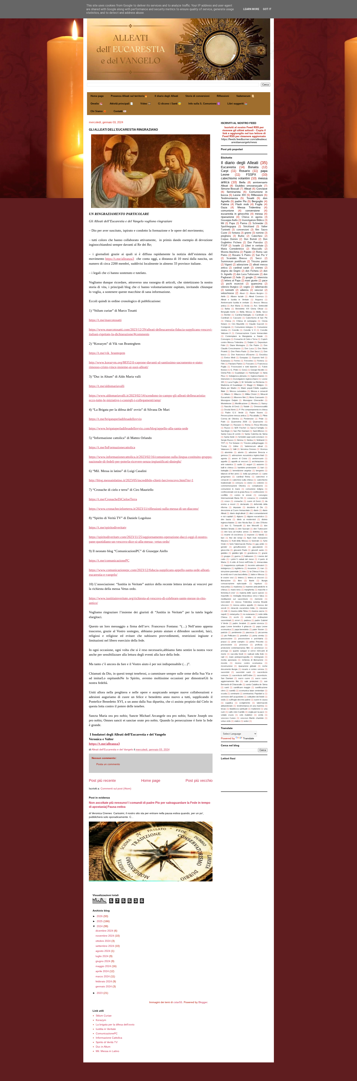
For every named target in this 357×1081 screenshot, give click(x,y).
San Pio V (261, 255)
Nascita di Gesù (231, 406)
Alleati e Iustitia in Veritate (235, 299)
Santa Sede (229, 437)
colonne (260, 483)
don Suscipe (244, 529)
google (249, 277)
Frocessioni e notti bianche (244, 367)
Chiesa (228, 321)
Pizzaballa (254, 415)
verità (260, 715)
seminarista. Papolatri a (253, 693)
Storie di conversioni (197, 96)
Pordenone (249, 419)
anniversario (257, 458)
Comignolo (225, 327)
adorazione (242, 264)
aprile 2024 (103, 971)
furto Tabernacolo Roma (241, 544)
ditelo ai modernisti (246, 519)
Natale (246, 406)
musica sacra (258, 611)
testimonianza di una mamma (250, 706)
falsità (261, 535)
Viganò (228, 264)
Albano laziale (237, 296)
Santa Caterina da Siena (256, 434)
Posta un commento (108, 764)
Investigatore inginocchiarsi (245, 379)
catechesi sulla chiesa (242, 480)
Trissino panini (259, 261)
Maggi (249, 385)
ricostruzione (227, 666)
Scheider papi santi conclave (251, 437)
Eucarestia (228, 167)
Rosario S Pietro (241, 255)
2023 (100, 992)
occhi (236, 617)
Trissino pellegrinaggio (254, 443)
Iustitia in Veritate (106, 1028)
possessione (226, 638)
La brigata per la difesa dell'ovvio (115, 1024)
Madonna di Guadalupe (231, 385)
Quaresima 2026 (239, 422)
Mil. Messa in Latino (107, 1051)
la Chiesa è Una (257, 571)
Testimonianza (229, 198)
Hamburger (254, 373)
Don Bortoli (250, 239)
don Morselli (253, 525)
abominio (229, 452)
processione (226, 645)
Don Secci (255, 351)
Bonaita (253, 167)
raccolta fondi (237, 654)
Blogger (202, 1002)
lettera (241, 577)
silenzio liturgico (230, 287)
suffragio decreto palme (239, 700)
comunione (227, 210)
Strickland (248, 226)
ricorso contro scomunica (248, 663)
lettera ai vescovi (256, 577)
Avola (246, 306)
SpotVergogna (228, 226)
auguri (249, 464)
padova (247, 620)
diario (256, 510)
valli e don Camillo (237, 712)
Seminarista (234, 191)
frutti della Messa (240, 541)
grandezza (252, 553)
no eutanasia (249, 614)
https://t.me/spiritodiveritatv (107, 527)
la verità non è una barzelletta (234, 574)
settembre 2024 (105, 945)
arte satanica (227, 464)
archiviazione (258, 461)
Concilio (235, 330)
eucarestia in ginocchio (235, 213)
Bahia (227, 309)
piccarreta (262, 632)
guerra (237, 556)
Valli (234, 449)
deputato (237, 507)
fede (238, 277)
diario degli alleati (237, 513)
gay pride (259, 544)
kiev (244, 571)
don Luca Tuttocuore (248, 274)
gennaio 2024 (104, 986)
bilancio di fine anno (230, 474)
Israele (236, 245)
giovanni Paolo (240, 550)
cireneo (259, 267)
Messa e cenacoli (259, 391)
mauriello (225, 596)
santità (232, 690)
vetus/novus (227, 293)
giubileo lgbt (237, 553)
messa (259, 213)
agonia (224, 458)
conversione (252, 210)
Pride (261, 419)
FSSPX (251, 174)
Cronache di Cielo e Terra (245, 339)
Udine (235, 446)
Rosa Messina (260, 425)
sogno (246, 287)
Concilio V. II (249, 330)
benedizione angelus (242, 470)
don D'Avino (261, 522)
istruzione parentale (230, 571)
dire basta (226, 519)
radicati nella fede (255, 654)
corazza (251, 498)
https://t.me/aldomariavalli (106, 386)
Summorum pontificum (233, 261)
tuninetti (229, 290)
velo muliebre (245, 715)
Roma (247, 425)
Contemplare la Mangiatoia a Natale (244, 336)
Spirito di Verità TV (107, 1042)
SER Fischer (240, 428)
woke (246, 721)
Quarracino (258, 422)
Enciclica (263, 354)
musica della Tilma (239, 611)
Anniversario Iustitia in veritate (235, 302)
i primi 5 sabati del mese (242, 559)
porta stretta (258, 635)
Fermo (237, 361)
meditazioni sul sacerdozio (234, 599)
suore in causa (260, 700)
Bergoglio (257, 201)
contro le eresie (243, 495)
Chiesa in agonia (252, 217)
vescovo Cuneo (228, 718)
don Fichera (251, 271)
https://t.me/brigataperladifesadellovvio (115, 419)
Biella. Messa (246, 312)
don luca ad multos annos (236, 532)
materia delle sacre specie (251, 593)
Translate (248, 738)
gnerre (248, 233)
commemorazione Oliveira (233, 486)
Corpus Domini (229, 239)
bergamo (260, 470)
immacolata (262, 562)
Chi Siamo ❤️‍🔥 (98, 111)
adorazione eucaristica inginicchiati (248, 455)
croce (227, 501)
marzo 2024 (103, 976)
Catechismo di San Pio (256, 318)
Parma (243, 223)
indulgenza (226, 568)
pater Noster (258, 629)
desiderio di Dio (255, 507)
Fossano (250, 364)
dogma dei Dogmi (230, 271)
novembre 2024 (105, 935)
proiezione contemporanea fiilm (235, 648)
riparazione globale (247, 666)
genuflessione (240, 547)
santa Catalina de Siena (256, 684)
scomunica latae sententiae (251, 690)
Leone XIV (239, 194)
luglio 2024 (102, 956)
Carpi (224, 171)
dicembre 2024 (105, 930)
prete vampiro (238, 642)
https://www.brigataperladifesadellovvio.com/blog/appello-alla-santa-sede (138, 428)
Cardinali (225, 318)
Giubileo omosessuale (248, 185)
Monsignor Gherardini (253, 400)
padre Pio (240, 201)
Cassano (237, 318)
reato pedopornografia (239, 657)
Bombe (227, 315)
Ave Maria (235, 306)
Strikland (260, 440)
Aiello (223, 296)
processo (243, 645)
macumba (225, 587)
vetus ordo (226, 721)
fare (222, 538)
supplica (229, 703)
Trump (224, 446)
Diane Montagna (237, 345)
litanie (251, 580)
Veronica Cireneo (248, 449)
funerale (255, 541)
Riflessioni (223, 96)
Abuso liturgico (257, 293)
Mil (222, 223)
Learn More (251, 9)
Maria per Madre (229, 388)
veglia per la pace (256, 712)
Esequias (244, 357)
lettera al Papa (232, 280)
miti (225, 611)
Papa (232, 223)
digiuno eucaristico (255, 516)
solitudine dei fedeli (255, 697)
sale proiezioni (251, 681)
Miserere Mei (240, 397)
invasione (252, 568)
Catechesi (257, 236)
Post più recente (102, 780)
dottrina (256, 532)
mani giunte (251, 280)
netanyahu (234, 614)
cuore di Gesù (254, 501)
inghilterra (239, 568)
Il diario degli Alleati (166, 96)
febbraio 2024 (104, 981)
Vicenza (263, 449)
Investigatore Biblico (253, 220)
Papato (247, 252)
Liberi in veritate (254, 245)
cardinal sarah (241, 267)
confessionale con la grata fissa (235, 492)
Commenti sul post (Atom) (116, 788)
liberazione (226, 580)
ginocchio (225, 550)
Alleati (247, 188)
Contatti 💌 (120, 111)
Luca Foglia (233, 382)
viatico (237, 721)
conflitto (224, 495)
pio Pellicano (230, 635)
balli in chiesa (227, 467)
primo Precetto (256, 642)
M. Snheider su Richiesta (253, 382)
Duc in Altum (103, 1046)
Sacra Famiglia (257, 428)
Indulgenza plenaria (238, 376)
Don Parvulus (255, 242)
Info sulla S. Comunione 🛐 (204, 103)
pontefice (244, 635)
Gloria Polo (226, 373)
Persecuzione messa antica (233, 415)
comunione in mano (230, 489)
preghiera (226, 236)
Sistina (250, 440)
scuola (224, 693)
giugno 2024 (103, 961)
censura (239, 483)
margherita (249, 590)
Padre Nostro (256, 412)
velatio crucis (227, 715)
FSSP (224, 245)
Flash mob (242, 204)
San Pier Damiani (241, 431)
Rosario (244, 171)
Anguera (259, 299)
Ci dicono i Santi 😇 (169, 103)
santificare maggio (242, 687)
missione (263, 608)
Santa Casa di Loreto (231, 434)
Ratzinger (225, 425)
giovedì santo (257, 550)
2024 (100, 926)
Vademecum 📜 (245, 96)
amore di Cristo (239, 458)
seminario (235, 693)
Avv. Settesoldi (260, 306)
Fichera (260, 361)
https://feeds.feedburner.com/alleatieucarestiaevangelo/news (244, 141)
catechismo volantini (235, 178)
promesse (259, 648)
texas (223, 709)
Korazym (101, 1020)
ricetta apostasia (229, 660)
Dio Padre (254, 345)
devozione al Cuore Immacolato (235, 510)
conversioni (243, 229)
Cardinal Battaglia (243, 315)
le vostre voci (227, 577)
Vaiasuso (225, 449)
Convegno (225, 339)
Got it (267, 9)
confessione (258, 492)
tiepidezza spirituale (238, 709)
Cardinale (259, 315)
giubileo (224, 553)
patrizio (224, 632)
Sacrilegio (225, 431)
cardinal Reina (243, 477)
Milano (227, 394)
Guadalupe (240, 373)
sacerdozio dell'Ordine (242, 675)
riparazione (227, 216)
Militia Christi (250, 394)
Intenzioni (225, 379)
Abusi (242, 293)
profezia (258, 645)
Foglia (258, 204)
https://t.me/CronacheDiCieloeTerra (113, 499)
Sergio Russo (227, 440)
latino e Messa (257, 574)
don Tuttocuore (260, 529)
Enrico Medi (229, 357)
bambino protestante (247, 467)
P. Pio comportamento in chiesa (253, 409)
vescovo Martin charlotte (252, 718)
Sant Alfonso (258, 431)
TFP (223, 443)
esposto (250, 535)
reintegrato (259, 657)
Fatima (225, 204)
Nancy (264, 403)
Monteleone (226, 403)
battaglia (224, 470)
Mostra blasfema (230, 252)
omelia (248, 617)
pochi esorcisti (234, 283)
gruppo (227, 556)
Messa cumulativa (238, 391)
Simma (240, 440)
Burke (241, 236)
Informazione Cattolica (109, 1037)
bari (262, 467)
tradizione (255, 709)
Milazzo (237, 394)
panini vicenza (257, 623)
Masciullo (257, 249)
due (265, 532)
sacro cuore (244, 678)
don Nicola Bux (245, 522)
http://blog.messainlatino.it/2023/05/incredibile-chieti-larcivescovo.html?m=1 (141, 480)
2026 (100, 916)
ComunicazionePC (107, 1033)
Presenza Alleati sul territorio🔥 (129, 96)
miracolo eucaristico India (243, 608)
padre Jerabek (239, 623)
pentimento (237, 632)
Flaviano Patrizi (235, 364)
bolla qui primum (250, 474)
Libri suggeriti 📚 (237, 103)
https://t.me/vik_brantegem (107, 353)
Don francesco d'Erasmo (243, 354)
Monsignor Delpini (229, 400)
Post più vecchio (199, 780)
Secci (258, 258)
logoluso (258, 583)
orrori (237, 620)
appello (224, 461)
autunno (260, 464)
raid (222, 657)
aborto (241, 452)
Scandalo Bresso (236, 258)
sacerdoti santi (243, 672)
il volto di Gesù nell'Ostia (241, 562)
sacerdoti (225, 672)
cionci (249, 483)
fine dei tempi (235, 538)
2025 (100, 921)
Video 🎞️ (145, 103)
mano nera (236, 590)
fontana (236, 233)
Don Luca (249, 348)
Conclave (261, 188)
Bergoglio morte (228, 312)
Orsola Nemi (229, 409)
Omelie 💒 (96, 103)
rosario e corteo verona (253, 669)
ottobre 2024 (103, 940)
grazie (264, 553)
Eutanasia (225, 361)
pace (264, 280)
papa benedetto (242, 629)
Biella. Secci (261, 312)
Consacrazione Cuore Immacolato (251, 333)
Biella (242, 182)
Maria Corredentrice (232, 249)
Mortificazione (241, 403)
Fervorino (248, 361)
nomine (260, 233)
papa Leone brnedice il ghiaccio (236, 626)
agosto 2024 (103, 950)
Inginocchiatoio (257, 376)
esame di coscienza (233, 535)
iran (262, 568)
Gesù (244, 370)
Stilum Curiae (104, 1015)
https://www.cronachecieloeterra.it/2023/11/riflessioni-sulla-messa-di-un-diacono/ (144, 508)
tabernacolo (261, 287)
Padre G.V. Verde (234, 412)
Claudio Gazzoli (256, 324)
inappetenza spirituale (234, 565)
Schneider (258, 223)
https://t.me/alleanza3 (119, 259)
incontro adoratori (256, 565)
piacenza (250, 632)
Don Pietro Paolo (238, 351)
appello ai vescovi (239, 461)
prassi (223, 642)
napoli (223, 614)
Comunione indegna (244, 327)
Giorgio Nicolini (257, 370)
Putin (223, 422)
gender (224, 547)
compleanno (257, 486)
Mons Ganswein (256, 397)
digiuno (240, 516)
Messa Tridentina (248, 207)
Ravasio (237, 425)
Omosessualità (260, 406)
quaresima (256, 283)
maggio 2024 (104, 966)
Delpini (250, 342)
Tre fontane (234, 443)
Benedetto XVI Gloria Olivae (249, 309)
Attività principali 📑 (121, 103)
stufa (223, 700)
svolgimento (244, 703)
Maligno (260, 385)
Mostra (254, 403)
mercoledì (225, 602)
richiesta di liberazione (252, 660)
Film (223, 364)
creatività (263, 498)
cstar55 (177, 1002)
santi (226, 687)
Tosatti (250, 198)
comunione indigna (254, 489)
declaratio (244, 504)
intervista (262, 277)
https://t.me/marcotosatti (105, 320)
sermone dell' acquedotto (232, 697)
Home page (97, 96)
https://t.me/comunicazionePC (109, 560)
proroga (224, 651)
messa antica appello (243, 605)
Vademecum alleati (254, 446)
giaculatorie (258, 547)
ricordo (224, 663)
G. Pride (234, 370)
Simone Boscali (230, 188)
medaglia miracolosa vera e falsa (248, 596)
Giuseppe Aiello (229, 220)
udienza (244, 290)
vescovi (259, 290)
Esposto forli (258, 357)
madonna (238, 587)
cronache (238, 501)
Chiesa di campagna (246, 321)
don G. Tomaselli (233, 525)
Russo (227, 428)
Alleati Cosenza (256, 296)
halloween (248, 556)
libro (240, 580)
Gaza (224, 207)
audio (239, 464)
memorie (259, 599)
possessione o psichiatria (250, 638)
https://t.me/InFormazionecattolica (112, 447)
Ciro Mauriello (238, 324)
